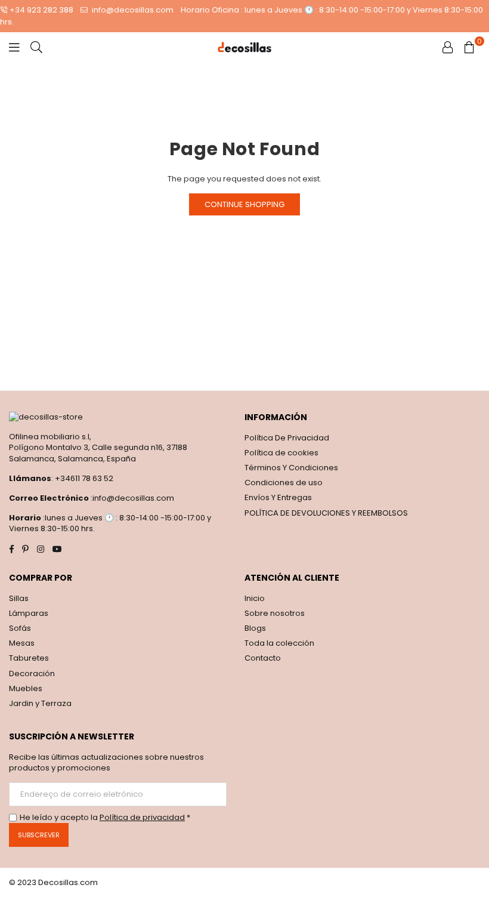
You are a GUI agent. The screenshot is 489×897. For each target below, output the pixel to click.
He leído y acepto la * (105, 817)
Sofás (20, 628)
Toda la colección (279, 643)
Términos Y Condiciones (291, 467)
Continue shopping (244, 204)
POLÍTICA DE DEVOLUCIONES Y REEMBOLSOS (326, 513)
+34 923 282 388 (41, 10)
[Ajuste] (448, 47)
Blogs (255, 628)
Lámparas (28, 613)
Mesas (22, 643)
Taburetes (29, 658)
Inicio (254, 598)
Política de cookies (281, 452)
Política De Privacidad (286, 437)
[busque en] (36, 47)
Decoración (32, 673)
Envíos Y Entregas (278, 497)
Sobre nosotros (274, 613)
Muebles (25, 688)
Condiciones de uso (283, 482)
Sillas (19, 598)
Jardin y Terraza (40, 703)
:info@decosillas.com (131, 498)
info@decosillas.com (132, 10)
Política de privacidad (142, 817)
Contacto (262, 658)
